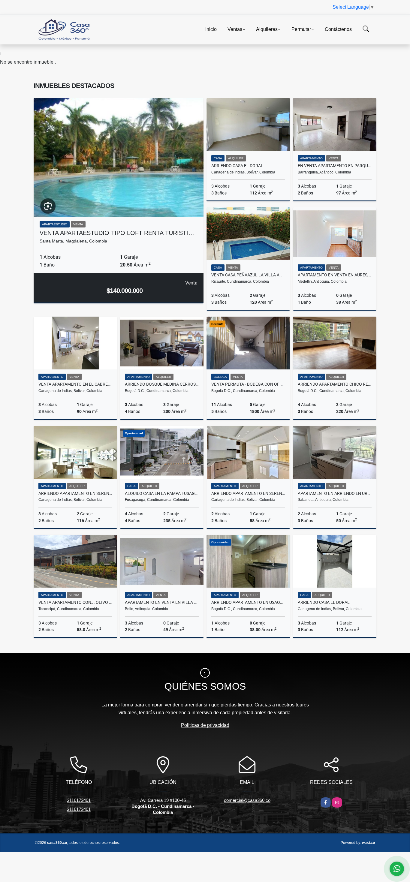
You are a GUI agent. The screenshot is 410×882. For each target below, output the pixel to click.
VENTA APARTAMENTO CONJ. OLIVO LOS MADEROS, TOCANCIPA (75, 602)
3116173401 (79, 800)
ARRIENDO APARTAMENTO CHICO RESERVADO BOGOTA (335, 384)
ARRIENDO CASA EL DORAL (237, 165)
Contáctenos (338, 29)
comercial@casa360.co (247, 800)
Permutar (301, 29)
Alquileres (267, 29)
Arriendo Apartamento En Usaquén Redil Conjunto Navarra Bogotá (248, 602)
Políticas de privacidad (205, 725)
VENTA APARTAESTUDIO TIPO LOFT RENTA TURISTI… (117, 233)
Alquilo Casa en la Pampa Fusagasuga (162, 493)
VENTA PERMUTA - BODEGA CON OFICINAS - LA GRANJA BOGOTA (248, 384)
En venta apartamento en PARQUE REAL (335, 165)
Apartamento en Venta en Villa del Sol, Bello (162, 602)
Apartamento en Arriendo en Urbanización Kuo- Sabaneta (335, 493)
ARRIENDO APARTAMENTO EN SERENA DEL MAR (75, 493)
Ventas (235, 29)
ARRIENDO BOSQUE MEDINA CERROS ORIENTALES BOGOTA (162, 384)
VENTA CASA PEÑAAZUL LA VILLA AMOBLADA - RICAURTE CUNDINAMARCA (248, 274)
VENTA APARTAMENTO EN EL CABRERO (75, 384)
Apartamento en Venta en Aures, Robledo (335, 274)
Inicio (211, 29)
